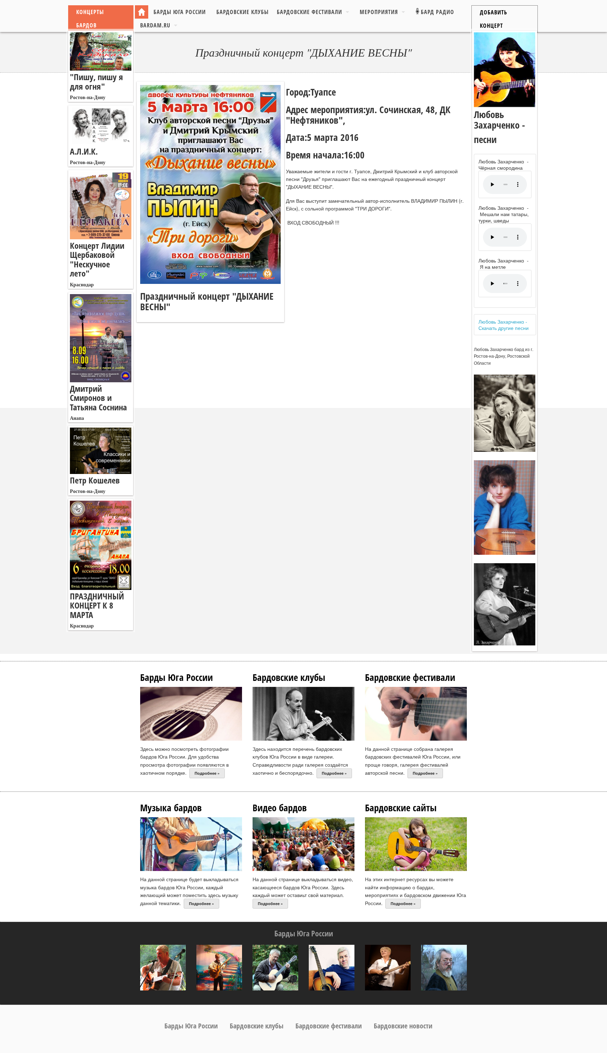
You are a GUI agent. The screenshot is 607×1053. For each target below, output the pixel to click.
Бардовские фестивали (309, 12)
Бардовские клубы (242, 12)
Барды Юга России (180, 12)
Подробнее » (207, 773)
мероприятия (379, 12)
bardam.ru (155, 25)
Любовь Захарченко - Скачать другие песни (503, 324)
